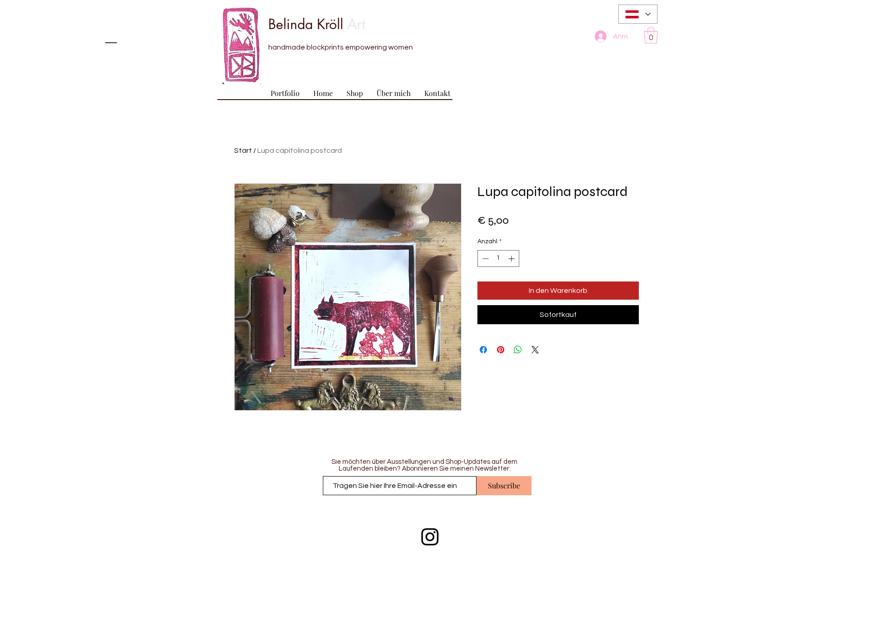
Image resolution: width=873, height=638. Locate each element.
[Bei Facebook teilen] (483, 349)
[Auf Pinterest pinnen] (500, 349)
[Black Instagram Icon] (430, 536)
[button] (651, 35)
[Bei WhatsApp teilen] (517, 349)
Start (243, 150)
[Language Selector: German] (637, 14)
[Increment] (512, 258)
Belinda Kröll (316, 24)
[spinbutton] (498, 258)
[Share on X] (535, 349)
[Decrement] (484, 258)
